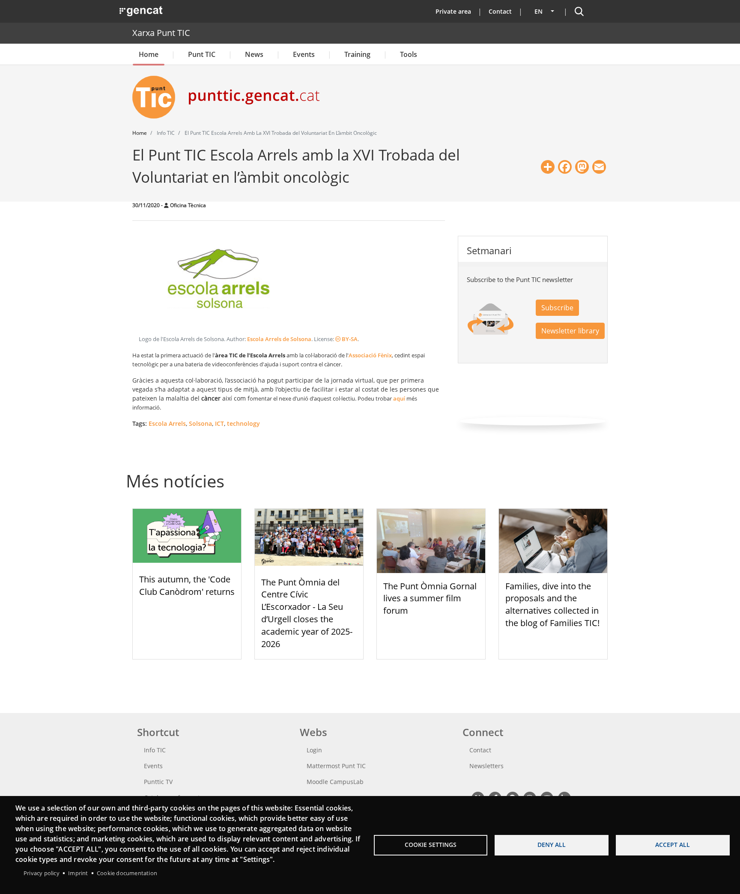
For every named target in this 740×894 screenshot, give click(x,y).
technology (243, 423)
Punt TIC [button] (201, 54)
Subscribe (557, 307)
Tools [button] (408, 54)
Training (357, 54)
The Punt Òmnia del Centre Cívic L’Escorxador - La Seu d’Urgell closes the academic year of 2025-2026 (306, 613)
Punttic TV (158, 782)
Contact (500, 11)
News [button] (254, 54)
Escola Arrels (167, 423)
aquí (399, 398)
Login (314, 750)
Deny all (551, 845)
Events (304, 54)
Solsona (200, 423)
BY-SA (349, 339)
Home (148, 54)
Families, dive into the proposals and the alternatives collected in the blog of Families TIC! (552, 604)
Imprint (78, 873)
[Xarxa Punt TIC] (157, 97)
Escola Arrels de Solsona (279, 339)
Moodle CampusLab (335, 782)
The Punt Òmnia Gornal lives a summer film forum (430, 598)
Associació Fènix (370, 355)
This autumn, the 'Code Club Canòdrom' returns (187, 585)
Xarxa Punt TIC (161, 33)
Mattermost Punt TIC (336, 766)
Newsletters (486, 766)
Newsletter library (570, 331)
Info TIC (155, 750)
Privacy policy (42, 873)
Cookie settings (431, 845)
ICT (219, 423)
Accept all (672, 845)
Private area (453, 11)
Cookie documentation (127, 873)
